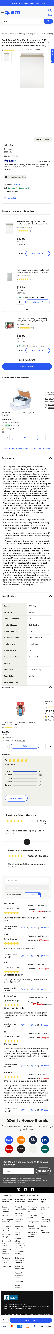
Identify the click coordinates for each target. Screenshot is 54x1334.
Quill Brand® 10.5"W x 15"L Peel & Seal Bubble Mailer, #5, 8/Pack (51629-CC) (33, 271)
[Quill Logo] (12, 12)
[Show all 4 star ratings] (25, 774)
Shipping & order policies (6, 1243)
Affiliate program (18, 1287)
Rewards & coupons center (32, 1234)
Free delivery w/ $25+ (17, 177)
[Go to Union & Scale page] (33, 1149)
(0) (40, 775)
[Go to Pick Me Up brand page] (33, 1140)
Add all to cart (27, 366)
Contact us (6, 1266)
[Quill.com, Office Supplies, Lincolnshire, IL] (11, 1298)
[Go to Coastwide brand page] (21, 1140)
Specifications (22, 448)
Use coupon (43, 1171)
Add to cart (30, 1320)
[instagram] (18, 1190)
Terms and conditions (24, 1178)
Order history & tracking (5, 1209)
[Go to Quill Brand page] (9, 1140)
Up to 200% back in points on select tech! (27, 3)
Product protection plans (19, 1275)
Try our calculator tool (23, 167)
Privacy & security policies (6, 1260)
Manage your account (7, 1221)
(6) (40, 771)
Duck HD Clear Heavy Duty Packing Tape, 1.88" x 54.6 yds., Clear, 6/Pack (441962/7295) (32, 320)
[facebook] (33, 1190)
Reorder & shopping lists (32, 1209)
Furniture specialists (19, 1267)
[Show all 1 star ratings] (25, 785)
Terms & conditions (11, 1314)
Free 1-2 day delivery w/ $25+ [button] (15, 741)
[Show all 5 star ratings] (25, 771)
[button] (52, 3)
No (35, 927)
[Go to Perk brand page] (45, 1140)
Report (46, 927)
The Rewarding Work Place (46, 1219)
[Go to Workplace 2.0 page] (45, 1149)
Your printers (33, 1222)
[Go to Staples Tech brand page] (21, 1149)
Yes (24, 927)
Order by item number (33, 1227)
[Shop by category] (2, 12)
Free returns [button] (12, 192)
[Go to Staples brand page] (9, 1149)
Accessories (35, 448)
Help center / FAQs (7, 1235)
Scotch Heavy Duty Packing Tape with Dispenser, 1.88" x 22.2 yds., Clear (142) (19, 723)
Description (9, 448)
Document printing (19, 1253)
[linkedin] (25, 1190)
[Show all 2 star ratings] (25, 781)
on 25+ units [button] (15, 425)
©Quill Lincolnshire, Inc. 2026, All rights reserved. (21, 1306)
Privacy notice (28, 1314)
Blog (43, 1213)
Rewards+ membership (20, 1208)
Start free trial (43, 161)
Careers (44, 1226)
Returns (5, 1215)
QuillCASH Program (19, 1221)
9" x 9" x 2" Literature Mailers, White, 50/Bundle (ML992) (18, 414)
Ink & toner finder (32, 1216)
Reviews (47, 448)
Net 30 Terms (18, 1233)
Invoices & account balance (6, 1228)
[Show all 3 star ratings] (25, 778)
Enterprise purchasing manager (19, 1260)
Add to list (11, 198)
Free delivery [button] (9, 432)
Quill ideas (19, 1281)
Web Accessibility (46, 1231)
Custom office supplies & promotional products (20, 1243)
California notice (44, 1314)
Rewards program (19, 1214)
